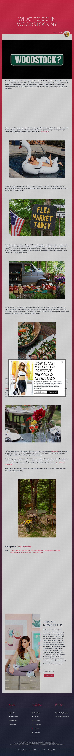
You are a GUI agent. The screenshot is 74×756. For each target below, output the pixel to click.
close (62, 362)
